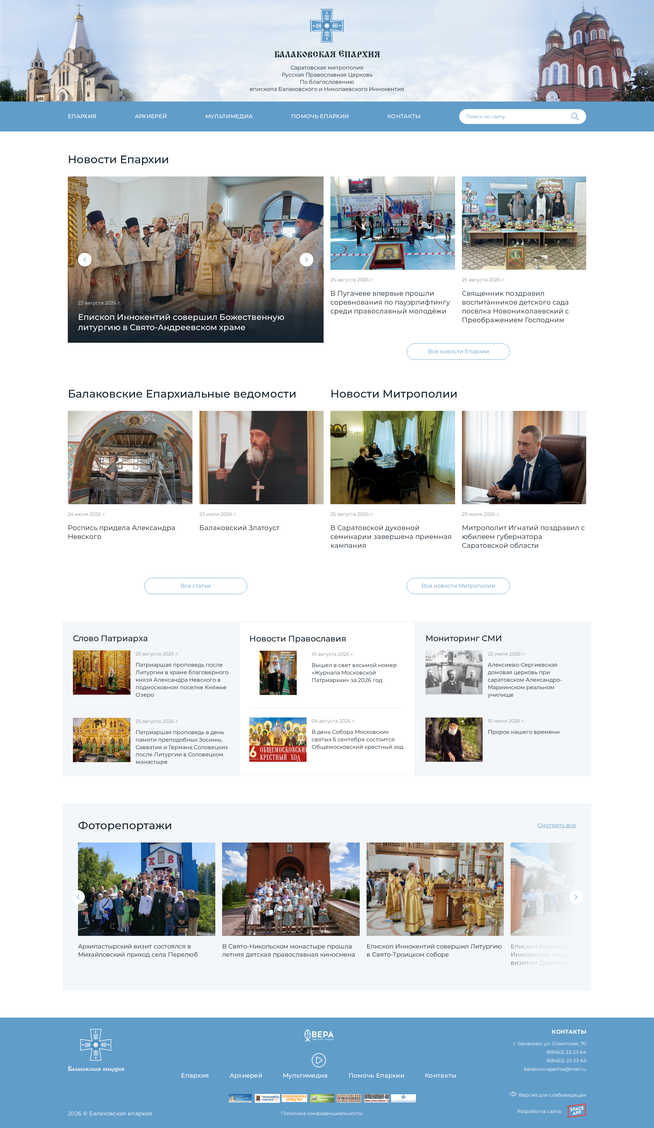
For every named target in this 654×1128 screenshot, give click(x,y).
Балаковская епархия (327, 55)
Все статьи (196, 586)
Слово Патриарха (110, 638)
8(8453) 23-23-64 (566, 1052)
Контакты (404, 116)
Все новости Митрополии (458, 586)
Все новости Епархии (458, 351)
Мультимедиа (229, 116)
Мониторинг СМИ (463, 638)
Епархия (82, 116)
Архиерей (151, 116)
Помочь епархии (320, 116)
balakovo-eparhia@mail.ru (555, 1069)
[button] (85, 259)
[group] (196, 259)
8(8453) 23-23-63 (566, 1060)
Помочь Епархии (376, 1075)
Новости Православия (297, 639)
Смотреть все (557, 825)
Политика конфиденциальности (321, 1113)
